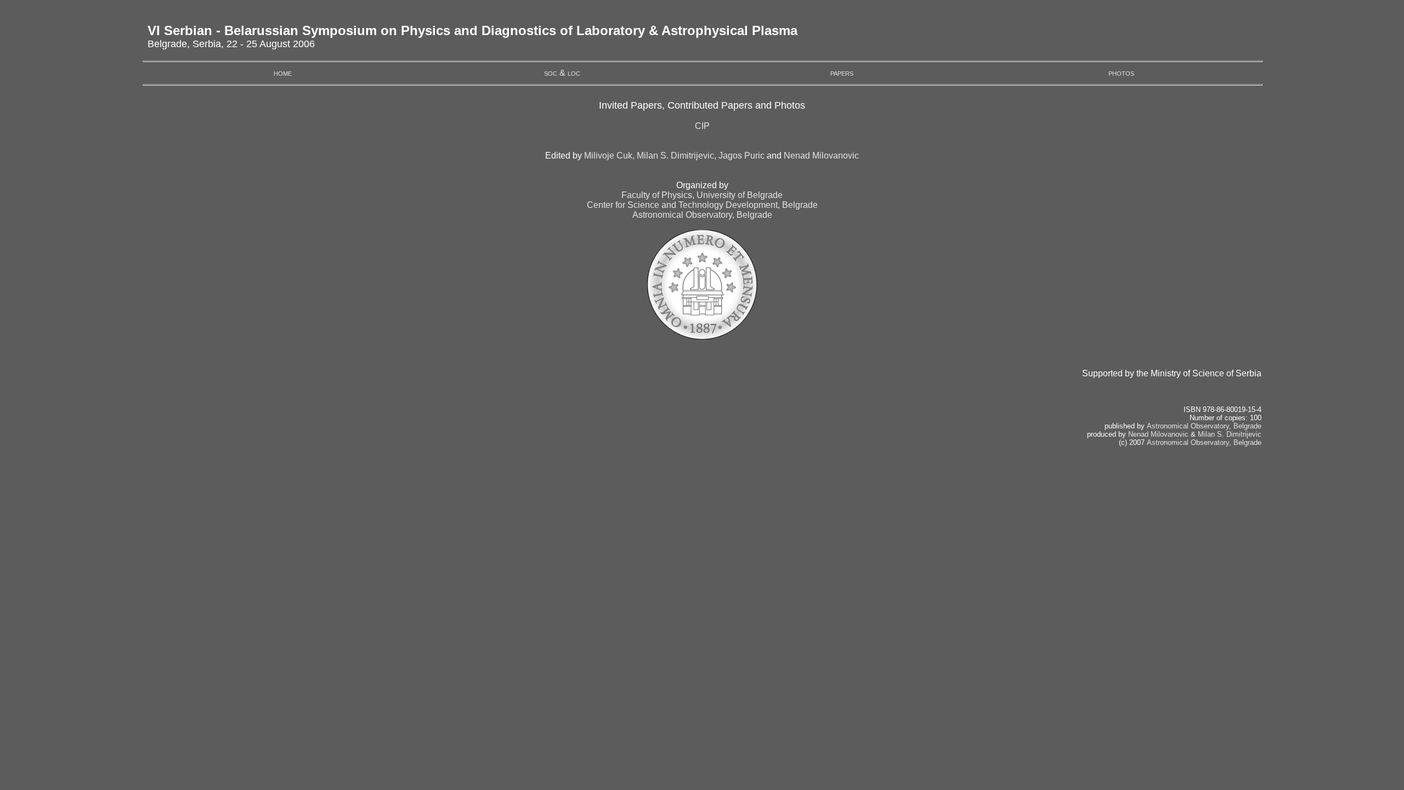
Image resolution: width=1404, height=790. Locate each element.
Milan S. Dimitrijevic (1229, 434)
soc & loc (562, 72)
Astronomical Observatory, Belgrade (702, 214)
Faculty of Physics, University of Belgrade (702, 195)
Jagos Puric (741, 155)
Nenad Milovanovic (821, 155)
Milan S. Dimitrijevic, (676, 155)
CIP (702, 126)
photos (1121, 72)
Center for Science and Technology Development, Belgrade (702, 205)
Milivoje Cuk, (609, 155)
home (283, 72)
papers (841, 72)
